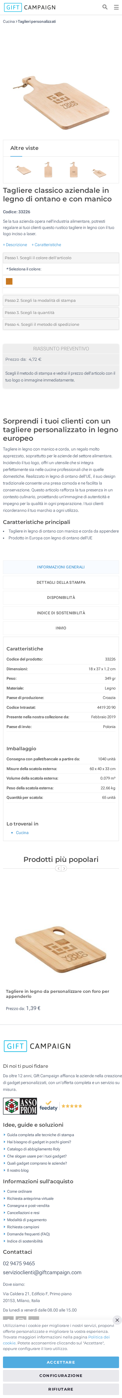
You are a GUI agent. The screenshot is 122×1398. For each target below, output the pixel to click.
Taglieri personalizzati (37, 21)
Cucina (9, 21)
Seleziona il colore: (23, 269)
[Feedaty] (61, 1105)
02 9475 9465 (19, 1263)
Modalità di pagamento (26, 1219)
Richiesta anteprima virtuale (30, 1198)
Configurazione (61, 1375)
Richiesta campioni (23, 1226)
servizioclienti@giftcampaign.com (42, 1272)
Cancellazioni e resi (23, 1212)
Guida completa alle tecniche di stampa (40, 1135)
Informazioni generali (61, 567)
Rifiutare (60, 1389)
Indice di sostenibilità (61, 613)
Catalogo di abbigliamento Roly (33, 1149)
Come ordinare (19, 1191)
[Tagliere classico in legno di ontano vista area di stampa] (61, 81)
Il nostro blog (18, 1170)
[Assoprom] (21, 1105)
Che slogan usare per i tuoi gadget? (37, 1156)
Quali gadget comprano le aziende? (37, 1163)
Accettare (61, 1362)
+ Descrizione (15, 244)
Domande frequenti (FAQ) (28, 1234)
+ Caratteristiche (46, 244)
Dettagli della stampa (61, 582)
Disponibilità (61, 597)
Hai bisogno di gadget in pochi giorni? (39, 1142)
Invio (61, 628)
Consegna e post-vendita (28, 1205)
